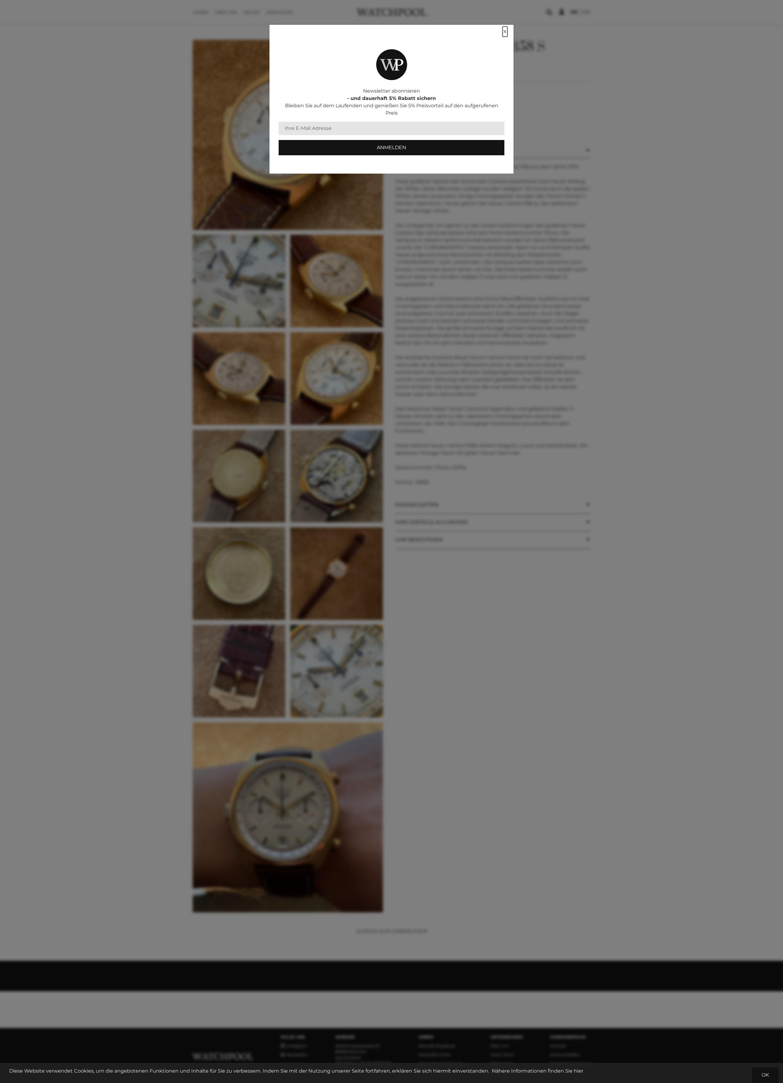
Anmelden (391, 147)
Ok (765, 1075)
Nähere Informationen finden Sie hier (537, 1071)
